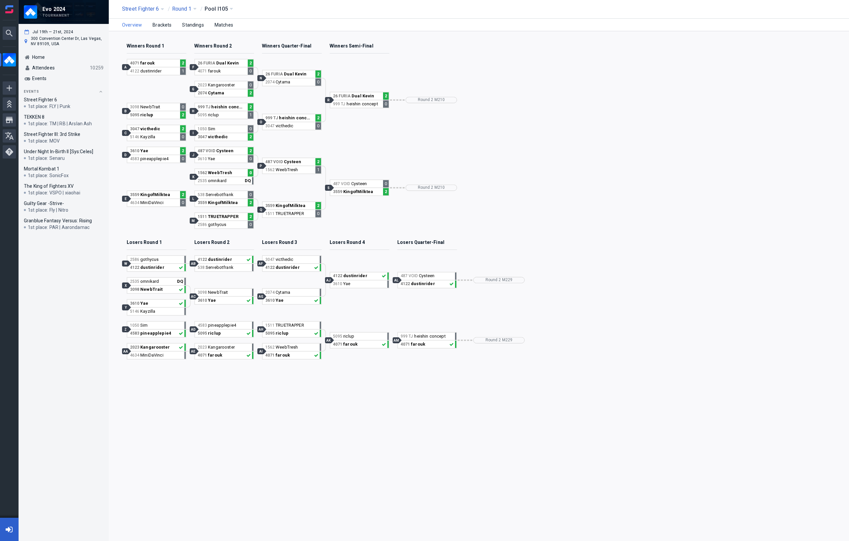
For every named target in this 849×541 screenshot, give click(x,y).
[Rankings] (9, 104)
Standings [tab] (193, 25)
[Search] (9, 33)
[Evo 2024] (9, 60)
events (31, 91)
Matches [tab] (224, 25)
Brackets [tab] (162, 25)
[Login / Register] (9, 529)
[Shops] (9, 120)
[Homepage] (9, 9)
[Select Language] (9, 136)
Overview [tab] (132, 25)
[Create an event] (9, 88)
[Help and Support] (9, 152)
